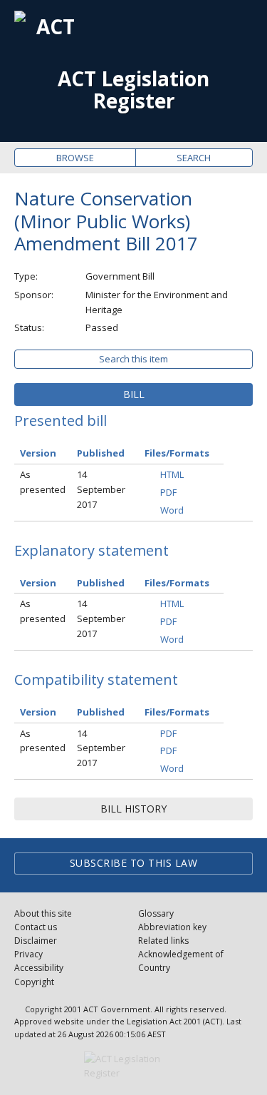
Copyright (34, 982)
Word (172, 510)
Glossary (156, 913)
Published (101, 453)
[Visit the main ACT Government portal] (134, 1066)
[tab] (133, 394)
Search (194, 157)
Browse (75, 157)
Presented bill (60, 420)
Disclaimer (35, 940)
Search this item (133, 358)
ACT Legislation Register (133, 90)
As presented (43, 482)
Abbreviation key (172, 927)
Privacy (28, 954)
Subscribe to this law (134, 863)
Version (38, 453)
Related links (163, 940)
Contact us (35, 927)
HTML (172, 474)
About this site (43, 913)
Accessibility (38, 968)
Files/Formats (177, 453)
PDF (168, 492)
